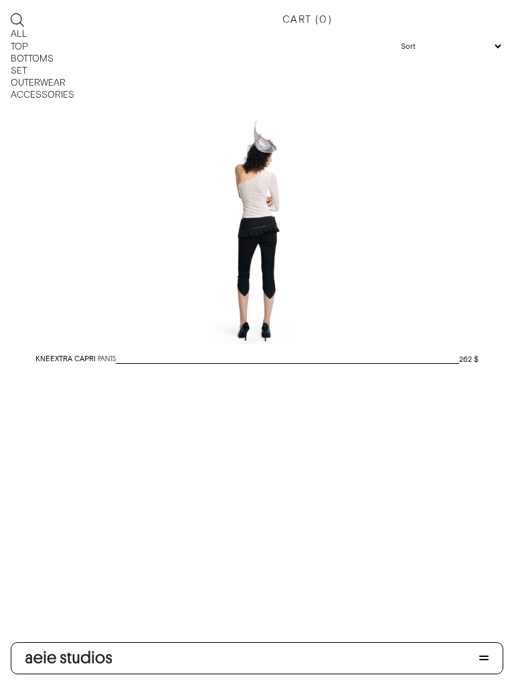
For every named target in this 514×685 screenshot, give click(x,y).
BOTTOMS (32, 58)
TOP (19, 46)
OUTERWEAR (38, 82)
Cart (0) (307, 19)
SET (19, 70)
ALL (19, 33)
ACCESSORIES (42, 94)
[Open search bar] (17, 19)
